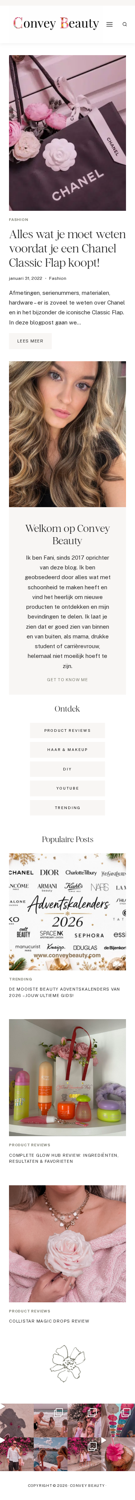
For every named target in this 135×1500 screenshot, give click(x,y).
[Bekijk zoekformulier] (124, 24)
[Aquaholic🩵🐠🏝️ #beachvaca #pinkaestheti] (17, 1420)
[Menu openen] (110, 24)
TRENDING (68, 807)
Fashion (18, 219)
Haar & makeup (67, 749)
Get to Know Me (67, 679)
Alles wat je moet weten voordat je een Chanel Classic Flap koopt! (67, 248)
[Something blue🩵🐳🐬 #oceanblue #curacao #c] (118, 1420)
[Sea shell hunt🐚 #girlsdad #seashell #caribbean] (51, 1420)
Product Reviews (67, 730)
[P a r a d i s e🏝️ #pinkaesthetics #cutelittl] (51, 1454)
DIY (67, 769)
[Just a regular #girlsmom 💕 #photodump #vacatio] (84, 1454)
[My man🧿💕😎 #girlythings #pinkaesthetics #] (17, 1454)
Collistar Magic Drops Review (49, 1321)
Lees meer (34, 344)
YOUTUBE (67, 788)
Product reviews (30, 1145)
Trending (20, 979)
